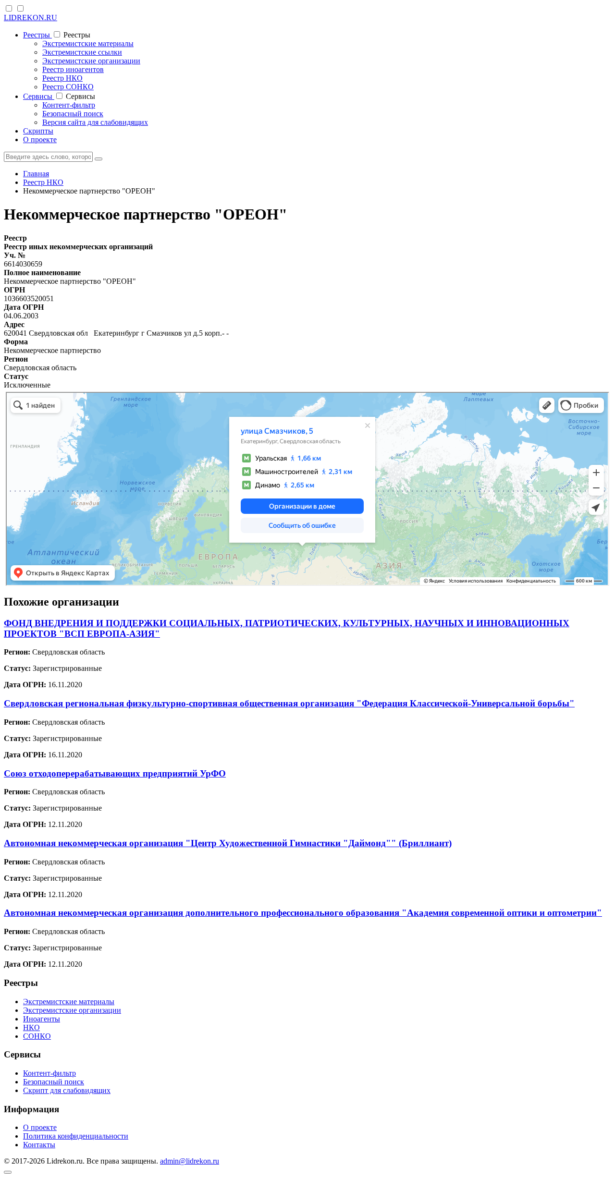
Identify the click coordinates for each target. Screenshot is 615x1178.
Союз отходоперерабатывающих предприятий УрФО (115, 773)
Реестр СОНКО (68, 87)
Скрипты (38, 131)
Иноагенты (41, 1019)
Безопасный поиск (72, 113)
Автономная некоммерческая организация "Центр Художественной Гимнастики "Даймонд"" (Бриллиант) (228, 843)
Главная (36, 174)
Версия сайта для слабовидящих (95, 122)
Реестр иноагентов (73, 69)
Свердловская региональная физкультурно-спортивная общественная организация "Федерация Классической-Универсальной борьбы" (289, 703)
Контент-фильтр (68, 105)
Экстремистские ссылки (82, 52)
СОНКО (37, 1036)
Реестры (37, 35)
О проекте (40, 139)
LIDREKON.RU (30, 17)
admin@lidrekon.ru (189, 1161)
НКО (31, 1027)
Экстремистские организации (91, 61)
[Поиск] (98, 159)
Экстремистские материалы (88, 43)
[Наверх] (8, 1172)
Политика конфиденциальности (75, 1136)
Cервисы (38, 96)
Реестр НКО (62, 78)
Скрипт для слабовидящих (67, 1090)
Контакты (39, 1145)
